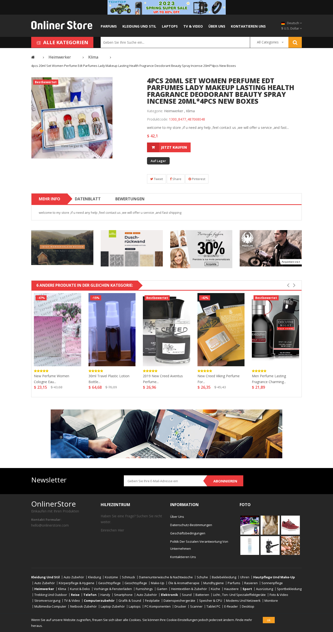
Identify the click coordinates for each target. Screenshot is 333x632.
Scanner (196, 606)
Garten (162, 589)
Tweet (158, 179)
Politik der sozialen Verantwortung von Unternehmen (199, 545)
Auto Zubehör (74, 577)
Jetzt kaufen (174, 147)
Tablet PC (213, 606)
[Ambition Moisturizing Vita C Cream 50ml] (249, 545)
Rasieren (251, 583)
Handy (105, 594)
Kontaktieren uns (248, 26)
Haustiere (231, 589)
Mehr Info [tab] (49, 199)
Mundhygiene (213, 583)
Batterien (202, 594)
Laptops (170, 26)
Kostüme (111, 577)
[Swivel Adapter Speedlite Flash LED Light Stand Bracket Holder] (270, 545)
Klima (190, 111)
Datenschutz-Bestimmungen (191, 525)
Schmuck (128, 577)
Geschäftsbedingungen (187, 533)
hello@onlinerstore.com (50, 525)
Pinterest (198, 179)
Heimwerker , (174, 111)
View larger (70, 146)
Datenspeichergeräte (179, 600)
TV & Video (193, 26)
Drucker (180, 606)
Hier (121, 530)
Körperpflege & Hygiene (76, 583)
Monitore (271, 600)
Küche (215, 589)
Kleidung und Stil (139, 26)
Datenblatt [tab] (88, 199)
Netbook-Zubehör (83, 606)
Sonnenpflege (272, 583)
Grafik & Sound (129, 600)
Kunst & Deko (80, 589)
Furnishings (144, 589)
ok (269, 620)
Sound (187, 594)
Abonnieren (225, 481)
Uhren (244, 577)
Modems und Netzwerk (243, 600)
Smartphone (123, 594)
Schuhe (202, 577)
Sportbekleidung (289, 589)
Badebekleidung (224, 577)
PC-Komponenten (158, 606)
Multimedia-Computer (50, 606)
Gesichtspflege (109, 583)
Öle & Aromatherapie (183, 583)
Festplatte (152, 600)
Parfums (109, 26)
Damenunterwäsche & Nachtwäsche (166, 577)
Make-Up (157, 583)
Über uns (216, 26)
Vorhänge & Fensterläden (113, 589)
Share (176, 179)
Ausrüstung (264, 589)
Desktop (248, 606)
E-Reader (231, 606)
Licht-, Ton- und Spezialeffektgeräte (239, 594)
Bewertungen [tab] (130, 199)
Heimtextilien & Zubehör (189, 589)
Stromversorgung (47, 600)
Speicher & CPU (210, 600)
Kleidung (94, 577)
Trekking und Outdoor (50, 594)
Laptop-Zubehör (113, 606)
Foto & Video (279, 594)
